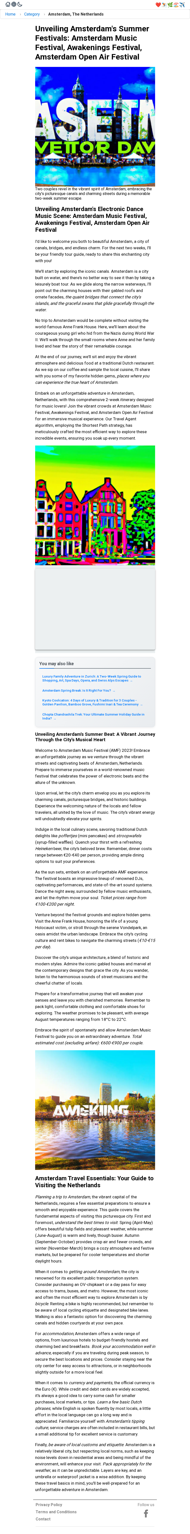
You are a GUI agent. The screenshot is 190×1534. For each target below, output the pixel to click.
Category (32, 14)
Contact (43, 1519)
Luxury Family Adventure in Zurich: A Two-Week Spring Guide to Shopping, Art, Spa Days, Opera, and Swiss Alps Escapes (91, 678)
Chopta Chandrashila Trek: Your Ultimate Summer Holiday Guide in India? (93, 716)
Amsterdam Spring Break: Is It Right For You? (79, 690)
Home (10, 14)
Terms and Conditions (56, 1512)
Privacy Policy (49, 1504)
